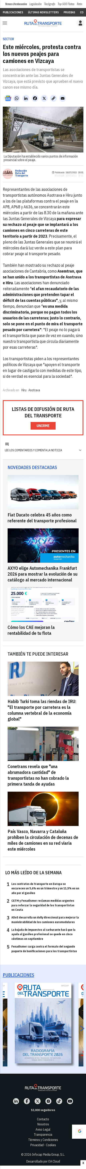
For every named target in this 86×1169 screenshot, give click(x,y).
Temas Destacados (16, 4)
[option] (43, 1023)
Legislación (35, 4)
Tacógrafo (49, 4)
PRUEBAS (69, 12)
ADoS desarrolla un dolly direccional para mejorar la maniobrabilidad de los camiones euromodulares (43, 919)
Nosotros (43, 1124)
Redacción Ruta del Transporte (21, 173)
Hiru (23, 390)
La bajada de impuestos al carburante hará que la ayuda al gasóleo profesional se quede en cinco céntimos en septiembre (41, 934)
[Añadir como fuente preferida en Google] (79, 1132)
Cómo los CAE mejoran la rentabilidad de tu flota (31, 630)
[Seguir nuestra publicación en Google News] (8, 98)
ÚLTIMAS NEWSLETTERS (43, 12)
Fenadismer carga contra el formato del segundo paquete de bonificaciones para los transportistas (42, 948)
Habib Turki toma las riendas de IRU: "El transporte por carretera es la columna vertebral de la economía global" (42, 710)
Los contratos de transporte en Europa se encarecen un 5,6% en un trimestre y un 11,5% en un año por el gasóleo (43, 888)
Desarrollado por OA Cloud (43, 1161)
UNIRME (43, 425)
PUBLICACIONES (13, 12)
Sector (8, 39)
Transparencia (43, 1134)
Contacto (43, 1119)
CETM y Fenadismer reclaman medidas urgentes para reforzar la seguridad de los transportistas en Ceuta (40, 905)
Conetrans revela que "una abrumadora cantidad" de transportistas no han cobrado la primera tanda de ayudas (38, 775)
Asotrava (34, 390)
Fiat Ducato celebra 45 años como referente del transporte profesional (42, 518)
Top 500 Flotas (66, 4)
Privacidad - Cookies (43, 1145)
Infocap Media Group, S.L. (48, 1154)
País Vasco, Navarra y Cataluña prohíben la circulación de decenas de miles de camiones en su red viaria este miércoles (43, 840)
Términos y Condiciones (43, 1140)
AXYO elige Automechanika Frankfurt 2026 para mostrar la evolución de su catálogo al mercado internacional (42, 574)
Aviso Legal (43, 1129)
